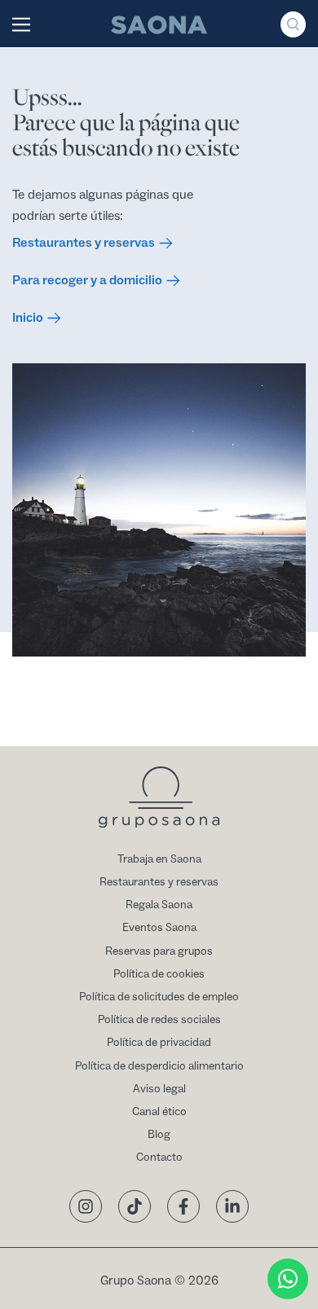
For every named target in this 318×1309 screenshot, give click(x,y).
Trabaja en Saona (159, 859)
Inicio (27, 318)
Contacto (159, 1157)
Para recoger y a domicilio (87, 280)
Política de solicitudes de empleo (159, 997)
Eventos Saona (159, 927)
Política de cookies (159, 974)
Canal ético (159, 1112)
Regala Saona (159, 905)
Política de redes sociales (159, 1019)
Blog (159, 1134)
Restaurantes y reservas (83, 243)
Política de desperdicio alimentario (159, 1066)
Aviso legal (159, 1089)
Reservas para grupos (159, 951)
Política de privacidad (159, 1042)
